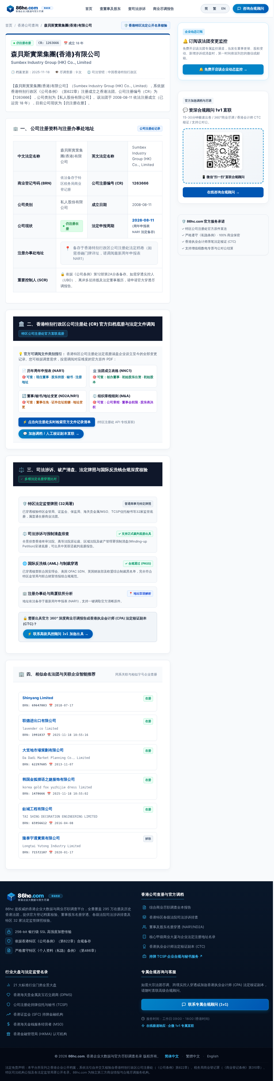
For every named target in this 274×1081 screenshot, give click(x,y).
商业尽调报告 (163, 8)
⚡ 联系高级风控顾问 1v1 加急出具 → (58, 634)
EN (223, 8)
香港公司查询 (28, 25)
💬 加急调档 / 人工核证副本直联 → (51, 434)
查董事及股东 (110, 8)
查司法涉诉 (137, 8)
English (212, 1056)
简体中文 (172, 1056)
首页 (88, 8)
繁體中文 (193, 1056)
